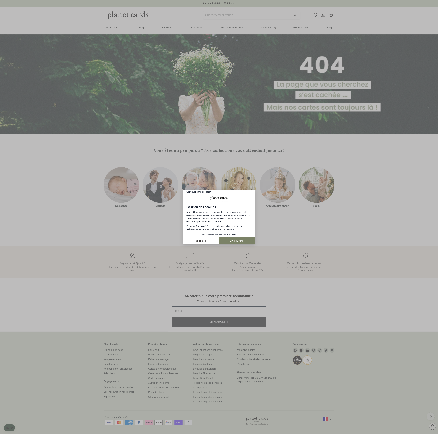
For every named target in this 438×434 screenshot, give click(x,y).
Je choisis (201, 240)
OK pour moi (237, 240)
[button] (9, 427)
